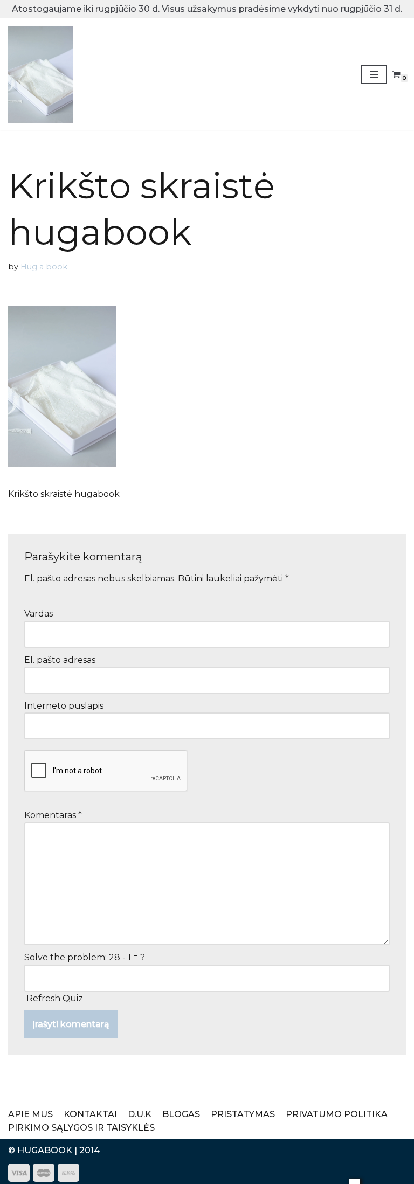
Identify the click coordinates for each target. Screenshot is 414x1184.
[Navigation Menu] (374, 74)
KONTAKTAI (90, 1114)
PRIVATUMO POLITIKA (337, 1114)
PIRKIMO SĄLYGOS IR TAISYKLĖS (81, 1128)
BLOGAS (181, 1114)
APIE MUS (30, 1114)
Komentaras (53, 815)
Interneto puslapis (64, 706)
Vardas (38, 613)
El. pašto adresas (59, 660)
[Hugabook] (40, 74)
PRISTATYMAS (243, 1114)
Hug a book (43, 267)
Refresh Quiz (54, 998)
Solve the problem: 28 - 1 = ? (84, 957)
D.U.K (139, 1114)
